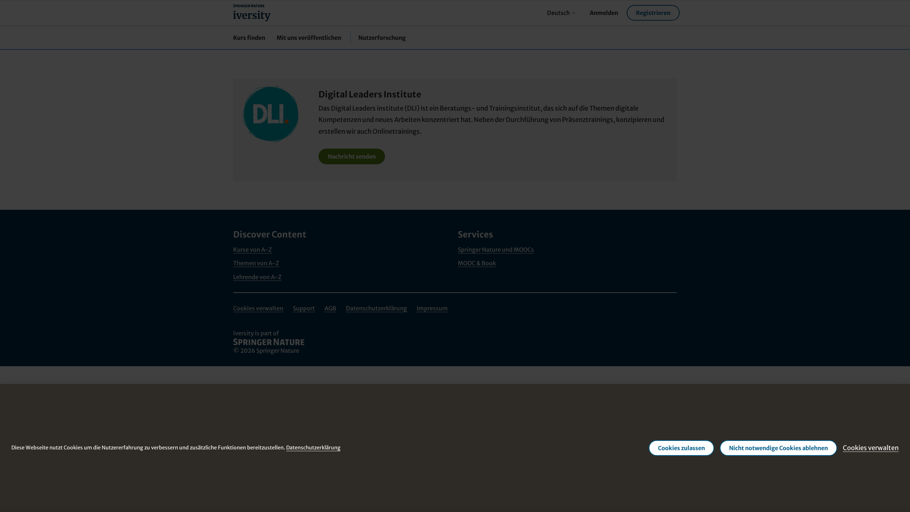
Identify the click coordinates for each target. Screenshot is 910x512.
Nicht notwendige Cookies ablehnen (778, 448)
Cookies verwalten (871, 448)
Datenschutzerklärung (313, 447)
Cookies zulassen (681, 448)
